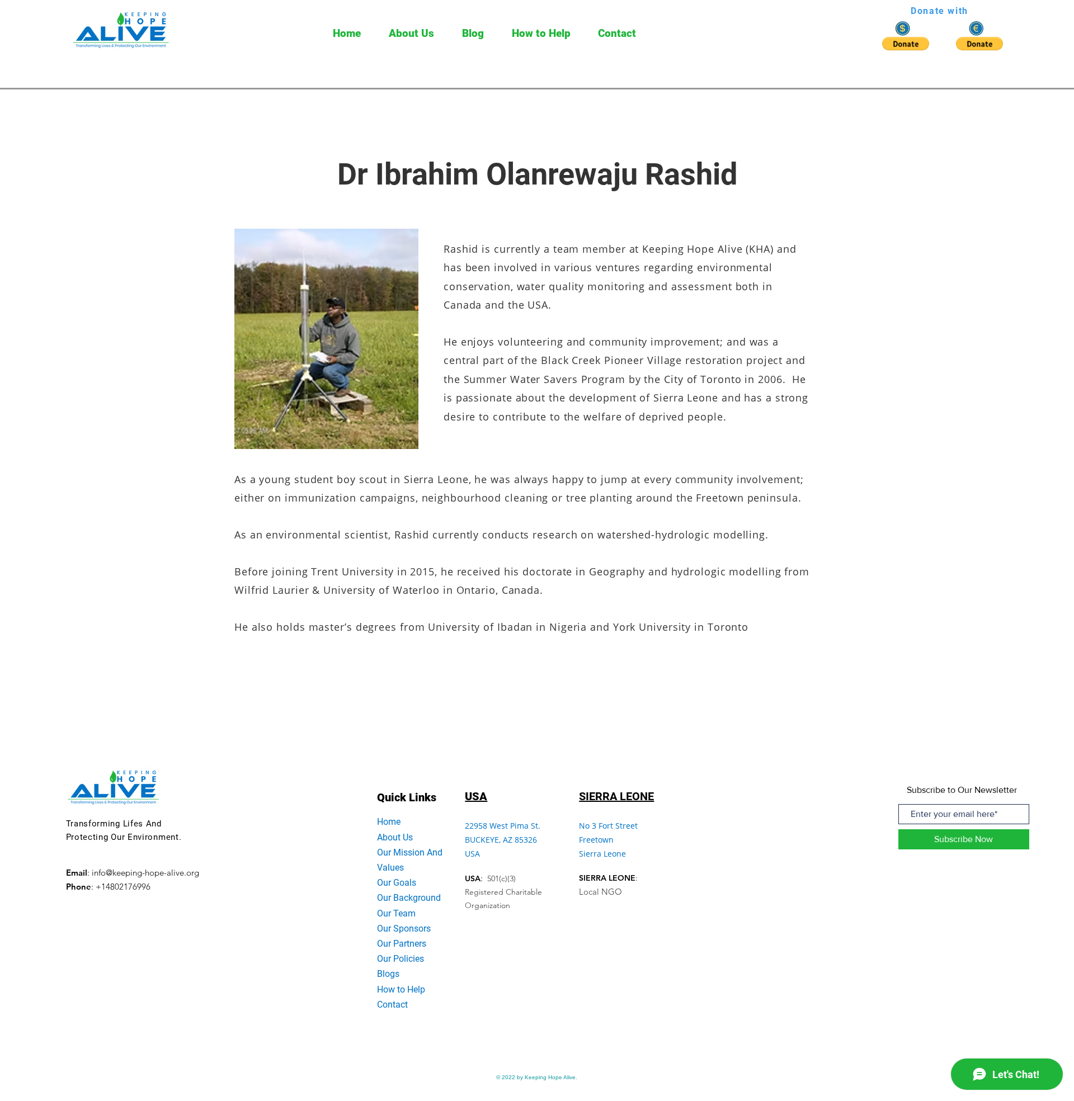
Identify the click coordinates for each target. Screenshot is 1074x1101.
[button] (906, 43)
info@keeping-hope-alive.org (145, 872)
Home (389, 821)
